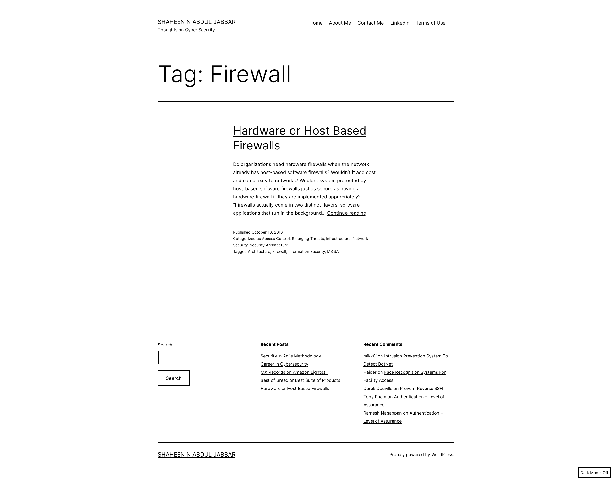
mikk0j (370, 355)
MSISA (333, 251)
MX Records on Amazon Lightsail (294, 372)
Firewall (279, 251)
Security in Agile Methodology (291, 355)
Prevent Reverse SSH (421, 388)
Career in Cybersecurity (284, 364)
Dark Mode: (590, 472)
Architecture (259, 251)
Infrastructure (338, 238)
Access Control (276, 238)
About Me (340, 23)
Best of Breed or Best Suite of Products (300, 380)
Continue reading (346, 213)
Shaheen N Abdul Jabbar (196, 21)
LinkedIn (400, 23)
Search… (167, 344)
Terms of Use (431, 23)
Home (316, 23)
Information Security (306, 251)
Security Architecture (269, 245)
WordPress (442, 454)
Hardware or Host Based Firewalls (295, 388)
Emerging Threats (308, 238)
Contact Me (370, 23)
